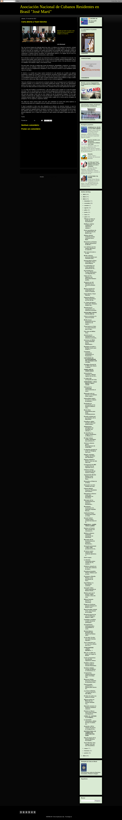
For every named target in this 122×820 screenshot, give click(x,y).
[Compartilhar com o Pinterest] (51, 120)
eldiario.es (27, 116)
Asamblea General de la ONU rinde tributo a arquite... (90, 366)
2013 (84, 199)
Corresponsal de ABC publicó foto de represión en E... (90, 466)
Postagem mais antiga (69, 171)
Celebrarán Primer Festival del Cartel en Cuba (89, 514)
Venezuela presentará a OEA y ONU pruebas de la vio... (90, 547)
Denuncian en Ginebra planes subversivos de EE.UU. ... (90, 243)
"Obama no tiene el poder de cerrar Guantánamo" (89, 220)
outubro (86, 205)
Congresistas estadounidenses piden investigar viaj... (89, 675)
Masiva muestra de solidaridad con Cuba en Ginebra (89, 290)
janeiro (86, 753)
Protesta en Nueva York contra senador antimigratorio (90, 712)
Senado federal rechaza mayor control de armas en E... (90, 520)
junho (86, 212)
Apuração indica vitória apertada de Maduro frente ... (90, 589)
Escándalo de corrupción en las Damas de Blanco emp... (89, 405)
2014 (84, 196)
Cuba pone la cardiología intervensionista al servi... (90, 389)
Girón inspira (87, 557)
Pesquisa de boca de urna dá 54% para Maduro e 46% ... (90, 616)
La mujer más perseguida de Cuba (90, 379)
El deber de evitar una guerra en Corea (90, 696)
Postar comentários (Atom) (50, 176)
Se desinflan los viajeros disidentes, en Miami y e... (90, 434)
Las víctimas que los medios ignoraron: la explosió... (90, 248)
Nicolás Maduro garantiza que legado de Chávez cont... (89, 633)
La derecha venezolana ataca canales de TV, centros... (89, 562)
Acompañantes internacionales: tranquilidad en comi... (89, 626)
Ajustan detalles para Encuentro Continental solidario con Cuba (94, 142)
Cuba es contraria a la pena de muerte (90, 317)
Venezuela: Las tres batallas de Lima (89, 485)
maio (85, 214)
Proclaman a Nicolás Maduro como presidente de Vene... (90, 578)
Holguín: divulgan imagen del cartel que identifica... (89, 456)
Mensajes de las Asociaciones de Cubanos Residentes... (89, 502)
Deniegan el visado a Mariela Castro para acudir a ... (90, 348)
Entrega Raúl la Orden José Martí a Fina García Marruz (90, 262)
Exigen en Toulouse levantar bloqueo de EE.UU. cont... (90, 606)
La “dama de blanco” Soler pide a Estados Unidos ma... (90, 304)
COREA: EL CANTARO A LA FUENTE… (90, 716)
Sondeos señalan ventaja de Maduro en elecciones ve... (90, 669)
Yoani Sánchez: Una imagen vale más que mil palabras (89, 744)
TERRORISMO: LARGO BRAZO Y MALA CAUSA (90, 383)
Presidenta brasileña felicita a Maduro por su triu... (90, 573)
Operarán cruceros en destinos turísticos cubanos (90, 707)
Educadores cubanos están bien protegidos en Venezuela (90, 495)
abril (85, 217)
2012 (84, 755)
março (86, 748)
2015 (84, 194)
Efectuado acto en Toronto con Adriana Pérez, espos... (90, 395)
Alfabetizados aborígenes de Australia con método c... (88, 428)
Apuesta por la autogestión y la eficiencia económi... (90, 309)
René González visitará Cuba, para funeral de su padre (90, 611)
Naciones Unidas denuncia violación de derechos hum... (90, 681)
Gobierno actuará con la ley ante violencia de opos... (90, 568)
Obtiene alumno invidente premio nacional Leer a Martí (89, 237)
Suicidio (90, 154)
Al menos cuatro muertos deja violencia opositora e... (90, 553)
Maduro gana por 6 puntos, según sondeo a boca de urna (89, 595)
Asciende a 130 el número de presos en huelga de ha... (90, 728)
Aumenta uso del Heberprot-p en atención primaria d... (89, 284)
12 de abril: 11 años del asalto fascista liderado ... (90, 639)
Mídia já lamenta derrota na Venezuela (88, 601)
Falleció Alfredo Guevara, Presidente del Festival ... (90, 490)
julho (86, 210)
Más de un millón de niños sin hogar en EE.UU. (90, 654)
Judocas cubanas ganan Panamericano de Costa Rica (89, 445)
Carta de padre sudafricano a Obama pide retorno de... (90, 686)
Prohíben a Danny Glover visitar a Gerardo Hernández (90, 664)
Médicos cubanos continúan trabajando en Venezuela (89, 535)
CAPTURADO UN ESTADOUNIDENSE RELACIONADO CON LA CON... (90, 360)
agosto (86, 207)
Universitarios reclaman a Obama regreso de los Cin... (90, 375)
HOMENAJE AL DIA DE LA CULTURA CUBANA (94, 128)
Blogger (74, 816)
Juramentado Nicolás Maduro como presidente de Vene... (90, 477)
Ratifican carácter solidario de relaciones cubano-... (89, 226)
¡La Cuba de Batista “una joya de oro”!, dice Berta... (90, 692)
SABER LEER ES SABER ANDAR (89, 370)
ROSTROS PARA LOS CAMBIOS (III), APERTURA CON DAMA (90, 733)
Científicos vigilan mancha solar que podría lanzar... (89, 423)
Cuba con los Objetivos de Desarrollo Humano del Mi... (90, 278)
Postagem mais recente (28, 171)
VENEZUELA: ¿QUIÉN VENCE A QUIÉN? (90, 525)
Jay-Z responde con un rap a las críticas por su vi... (90, 644)
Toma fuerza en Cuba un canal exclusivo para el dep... (90, 328)
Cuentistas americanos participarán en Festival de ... (89, 353)
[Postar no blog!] (46, 120)
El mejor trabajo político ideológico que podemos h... (90, 439)
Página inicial (49, 171)
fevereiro (87, 750)
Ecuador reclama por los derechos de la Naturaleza (90, 418)
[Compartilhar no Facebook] (49, 120)
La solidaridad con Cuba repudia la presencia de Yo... (89, 267)
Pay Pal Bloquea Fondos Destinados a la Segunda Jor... (90, 272)
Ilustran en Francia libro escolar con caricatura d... (89, 529)
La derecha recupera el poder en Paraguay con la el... (90, 451)
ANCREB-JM (93, 18)
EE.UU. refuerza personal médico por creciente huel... (90, 257)
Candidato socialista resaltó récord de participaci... (90, 621)
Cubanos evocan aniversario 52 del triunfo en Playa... (89, 471)
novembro (87, 203)
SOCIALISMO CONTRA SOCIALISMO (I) (90, 313)
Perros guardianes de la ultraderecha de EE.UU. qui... (90, 232)
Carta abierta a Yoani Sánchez (90, 294)
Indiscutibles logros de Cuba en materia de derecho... (90, 400)
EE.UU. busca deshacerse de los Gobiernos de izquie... (90, 322)
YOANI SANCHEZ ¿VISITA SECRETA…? (89, 649)
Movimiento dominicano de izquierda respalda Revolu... (90, 508)
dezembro (87, 201)
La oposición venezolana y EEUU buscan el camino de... (90, 722)
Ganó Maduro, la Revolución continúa (88, 584)
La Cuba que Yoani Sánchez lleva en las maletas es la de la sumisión (94, 164)
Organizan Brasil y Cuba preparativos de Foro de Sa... (90, 299)
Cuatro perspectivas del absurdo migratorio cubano (90, 659)
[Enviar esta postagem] (42, 120)
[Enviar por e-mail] (45, 120)
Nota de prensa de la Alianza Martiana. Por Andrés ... (90, 739)
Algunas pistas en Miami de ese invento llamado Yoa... (89, 701)
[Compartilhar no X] (48, 120)
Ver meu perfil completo (92, 21)
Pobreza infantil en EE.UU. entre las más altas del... (90, 461)
